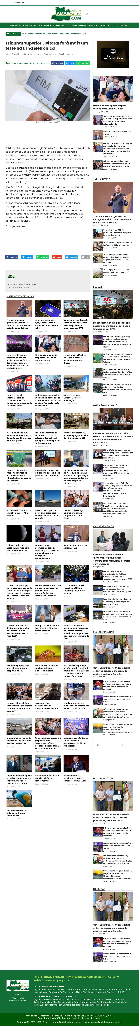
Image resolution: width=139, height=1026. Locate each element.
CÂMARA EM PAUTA (79, 25)
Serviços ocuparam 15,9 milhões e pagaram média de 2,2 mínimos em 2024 (76, 435)
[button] (57, 63)
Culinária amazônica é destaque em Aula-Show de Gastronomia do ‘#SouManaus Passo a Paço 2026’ (18, 630)
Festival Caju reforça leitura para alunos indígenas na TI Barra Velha (74, 514)
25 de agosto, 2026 (110, 248)
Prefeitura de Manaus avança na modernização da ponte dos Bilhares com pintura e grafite (19, 437)
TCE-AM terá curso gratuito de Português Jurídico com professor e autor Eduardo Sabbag (19, 324)
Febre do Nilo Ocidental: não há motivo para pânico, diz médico (46, 668)
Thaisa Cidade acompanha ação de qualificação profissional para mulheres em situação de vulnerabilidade (47, 552)
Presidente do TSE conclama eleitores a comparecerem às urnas (76, 778)
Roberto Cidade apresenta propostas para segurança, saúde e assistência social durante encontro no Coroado (48, 743)
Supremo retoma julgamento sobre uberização (72, 398)
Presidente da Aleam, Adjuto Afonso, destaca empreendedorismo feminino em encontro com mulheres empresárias (113, 438)
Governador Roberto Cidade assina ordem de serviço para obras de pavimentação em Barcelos (111, 671)
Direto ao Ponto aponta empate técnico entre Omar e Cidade (46, 358)
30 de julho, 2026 (109, 461)
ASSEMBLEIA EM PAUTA (61, 25)
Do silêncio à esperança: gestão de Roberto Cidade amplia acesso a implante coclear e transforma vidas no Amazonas (76, 670)
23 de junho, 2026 (100, 677)
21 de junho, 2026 (109, 692)
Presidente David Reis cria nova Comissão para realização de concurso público (117, 601)
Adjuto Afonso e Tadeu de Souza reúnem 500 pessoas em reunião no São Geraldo (76, 742)
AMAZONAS (14, 25)
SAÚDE (114, 25)
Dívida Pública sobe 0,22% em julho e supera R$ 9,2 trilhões (19, 513)
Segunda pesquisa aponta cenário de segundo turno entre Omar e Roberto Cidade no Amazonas (19, 779)
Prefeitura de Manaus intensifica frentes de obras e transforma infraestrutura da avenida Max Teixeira (19, 475)
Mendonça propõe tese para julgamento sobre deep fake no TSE (18, 668)
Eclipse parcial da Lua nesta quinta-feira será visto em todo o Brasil (18, 548)
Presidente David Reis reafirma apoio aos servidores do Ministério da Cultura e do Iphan (117, 589)
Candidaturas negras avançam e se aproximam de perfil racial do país (76, 706)
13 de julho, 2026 (99, 567)
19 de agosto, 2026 (100, 445)
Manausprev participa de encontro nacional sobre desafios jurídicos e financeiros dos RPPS (76, 324)
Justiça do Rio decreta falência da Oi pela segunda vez (17, 813)
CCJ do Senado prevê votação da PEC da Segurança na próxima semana (74, 589)
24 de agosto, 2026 (110, 275)
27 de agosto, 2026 (100, 111)
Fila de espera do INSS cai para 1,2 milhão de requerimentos (47, 778)
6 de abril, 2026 (108, 516)
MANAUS (92, 25)
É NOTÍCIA (103, 25)
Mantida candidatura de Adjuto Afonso (75, 546)
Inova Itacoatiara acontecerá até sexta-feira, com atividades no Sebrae (118, 699)
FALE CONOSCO (16, 2)
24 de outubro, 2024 (110, 705)
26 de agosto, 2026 (110, 127)
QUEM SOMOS (124, 25)
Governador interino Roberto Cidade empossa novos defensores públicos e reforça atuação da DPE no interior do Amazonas (116, 470)
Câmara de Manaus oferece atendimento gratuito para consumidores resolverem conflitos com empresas (111, 559)
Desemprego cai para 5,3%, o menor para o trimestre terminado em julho (46, 324)
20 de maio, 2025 (109, 607)
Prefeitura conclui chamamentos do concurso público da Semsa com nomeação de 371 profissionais (19, 400)
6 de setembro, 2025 (110, 582)
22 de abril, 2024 (109, 735)
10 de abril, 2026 (108, 478)
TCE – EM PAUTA (45, 25)
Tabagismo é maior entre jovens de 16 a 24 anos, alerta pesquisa (47, 628)
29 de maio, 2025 (109, 594)
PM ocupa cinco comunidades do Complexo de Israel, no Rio (47, 706)
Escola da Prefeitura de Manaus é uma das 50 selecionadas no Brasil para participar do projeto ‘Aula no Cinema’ (47, 438)
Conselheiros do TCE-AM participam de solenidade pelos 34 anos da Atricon (47, 473)
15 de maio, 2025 (109, 622)
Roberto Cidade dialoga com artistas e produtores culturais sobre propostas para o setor (19, 707)
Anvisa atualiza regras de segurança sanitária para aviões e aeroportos (19, 741)
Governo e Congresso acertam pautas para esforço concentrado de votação (46, 514)
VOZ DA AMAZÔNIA (29, 25)
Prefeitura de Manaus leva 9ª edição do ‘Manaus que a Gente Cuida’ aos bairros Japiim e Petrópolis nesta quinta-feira (48, 400)
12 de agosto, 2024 (109, 720)
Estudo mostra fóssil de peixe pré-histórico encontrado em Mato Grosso (75, 359)
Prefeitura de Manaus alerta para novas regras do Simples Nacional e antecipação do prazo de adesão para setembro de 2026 (76, 632)
